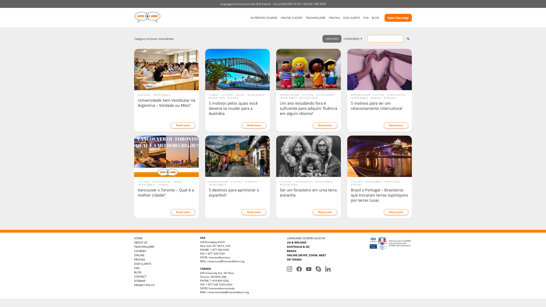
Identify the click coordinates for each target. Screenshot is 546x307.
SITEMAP (139, 281)
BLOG (375, 18)
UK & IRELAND (296, 242)
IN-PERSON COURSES (263, 18)
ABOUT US (140, 242)
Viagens (163, 184)
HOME (138, 238)
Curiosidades (325, 95)
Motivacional (309, 98)
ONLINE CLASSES (291, 18)
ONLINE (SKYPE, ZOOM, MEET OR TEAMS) (306, 257)
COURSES (140, 251)
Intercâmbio (162, 95)
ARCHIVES (332, 39)
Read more (183, 125)
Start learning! (398, 18)
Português (392, 181)
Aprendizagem (289, 95)
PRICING (334, 18)
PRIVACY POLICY (144, 285)
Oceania (233, 98)
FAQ (366, 18)
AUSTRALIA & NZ (298, 247)
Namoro (376, 98)
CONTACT (140, 276)
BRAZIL (292, 251)
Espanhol (144, 95)
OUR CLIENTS (351, 18)
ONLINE (139, 255)
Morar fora (217, 98)
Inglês (240, 95)
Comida (214, 95)
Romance (390, 98)
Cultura (227, 95)
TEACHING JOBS (316, 18)
